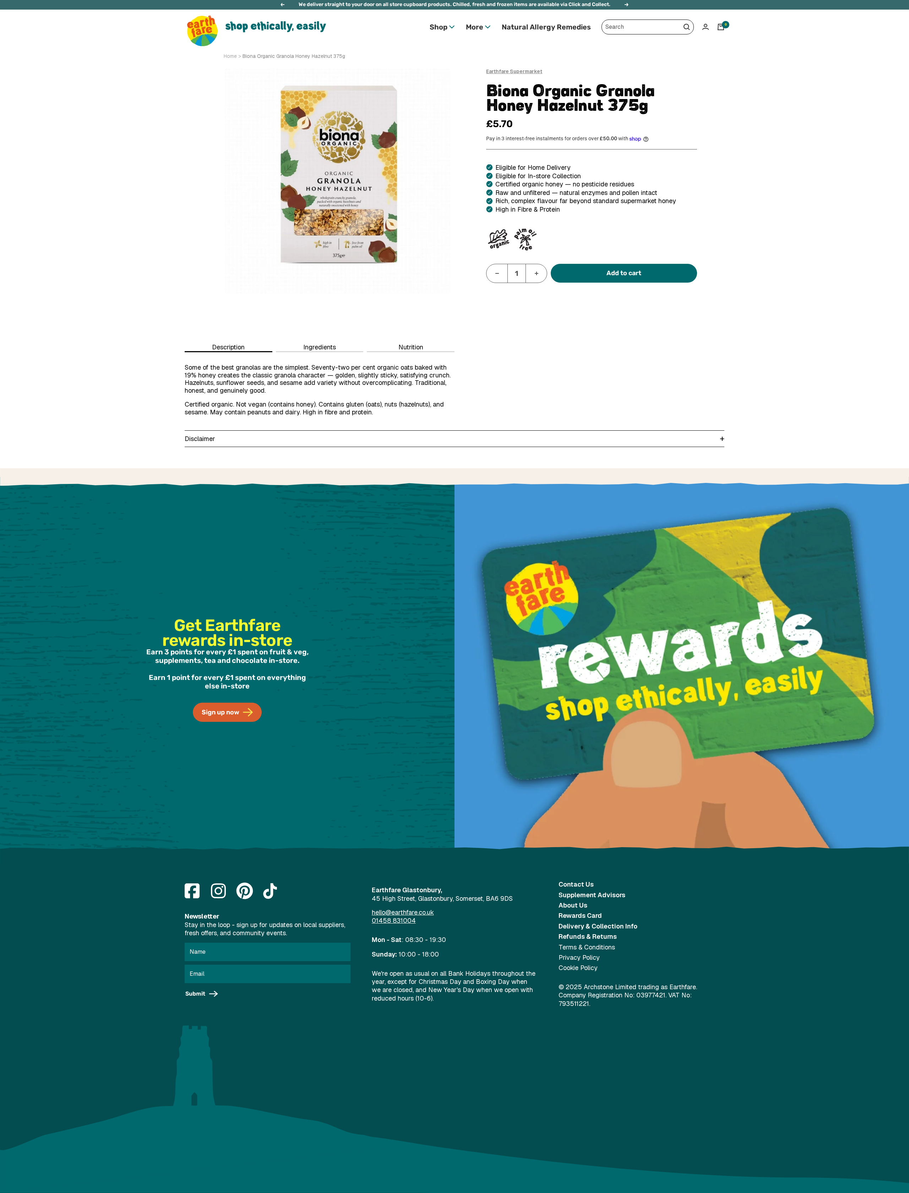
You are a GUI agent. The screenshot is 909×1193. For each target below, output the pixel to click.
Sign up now (220, 712)
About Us (573, 905)
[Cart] (720, 27)
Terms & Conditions (587, 947)
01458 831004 (394, 920)
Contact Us (576, 884)
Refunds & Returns (588, 936)
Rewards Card (580, 915)
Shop (438, 27)
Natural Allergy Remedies (546, 27)
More (474, 27)
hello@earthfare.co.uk (403, 912)
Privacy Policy (579, 957)
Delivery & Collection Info (598, 926)
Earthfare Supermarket (514, 71)
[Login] (705, 27)
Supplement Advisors (592, 895)
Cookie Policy (578, 968)
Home (230, 56)
